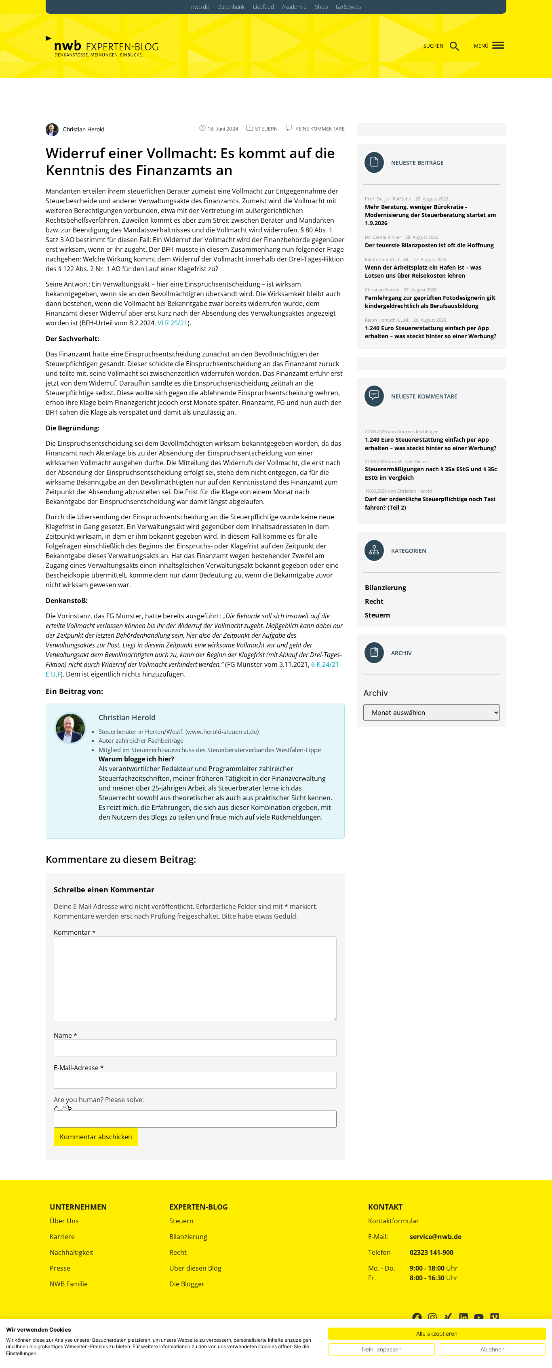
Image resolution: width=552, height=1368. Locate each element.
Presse (60, 1268)
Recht (178, 1252)
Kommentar (75, 932)
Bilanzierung (188, 1236)
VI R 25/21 (173, 322)
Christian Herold (127, 717)
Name (65, 1035)
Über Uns (64, 1220)
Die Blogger (186, 1283)
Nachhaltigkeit (71, 1252)
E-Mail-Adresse (79, 1067)
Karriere (62, 1236)
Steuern (181, 1220)
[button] (495, 46)
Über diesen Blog (195, 1268)
